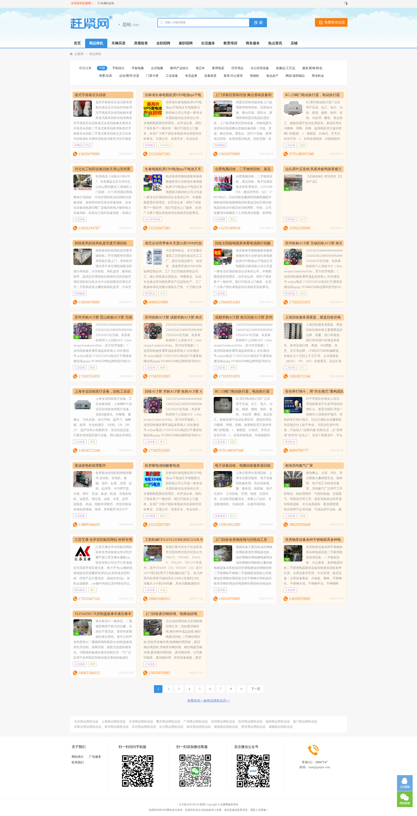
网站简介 (78, 756)
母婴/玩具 (105, 75)
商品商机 (95, 54)
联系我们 (78, 762)
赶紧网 (79, 54)
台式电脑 (157, 68)
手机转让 (118, 68)
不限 (102, 68)
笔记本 (200, 68)
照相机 (254, 75)
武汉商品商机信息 (144, 726)
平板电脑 (138, 68)
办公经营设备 (260, 68)
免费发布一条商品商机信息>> (208, 700)
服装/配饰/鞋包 (312, 68)
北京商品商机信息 (86, 721)
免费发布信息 (334, 22)
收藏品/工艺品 (285, 68)
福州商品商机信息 (278, 721)
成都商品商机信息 (281, 726)
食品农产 (272, 75)
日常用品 (237, 68)
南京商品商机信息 (199, 726)
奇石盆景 (191, 75)
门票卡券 (152, 75)
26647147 (321, 762)
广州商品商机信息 (196, 721)
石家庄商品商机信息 (87, 726)
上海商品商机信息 (113, 721)
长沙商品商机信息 (171, 726)
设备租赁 (210, 75)
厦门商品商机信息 (305, 721)
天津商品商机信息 (141, 721)
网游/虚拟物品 (295, 75)
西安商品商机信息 (253, 726)
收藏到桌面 (107, 3)
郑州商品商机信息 (116, 726)
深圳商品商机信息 (223, 721)
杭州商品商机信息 (250, 721)
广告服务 (95, 756)
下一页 (255, 689)
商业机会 (318, 75)
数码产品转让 (179, 68)
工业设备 (172, 75)
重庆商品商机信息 (168, 721)
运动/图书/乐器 (129, 75)
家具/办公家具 (233, 75)
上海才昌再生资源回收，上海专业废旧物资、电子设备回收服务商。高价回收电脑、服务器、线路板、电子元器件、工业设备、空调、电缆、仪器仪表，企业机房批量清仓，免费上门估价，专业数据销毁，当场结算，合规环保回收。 (243, 488)
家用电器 (218, 68)
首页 (77, 43)
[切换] (135, 25)
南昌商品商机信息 (226, 726)
